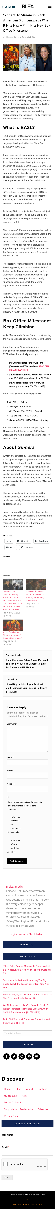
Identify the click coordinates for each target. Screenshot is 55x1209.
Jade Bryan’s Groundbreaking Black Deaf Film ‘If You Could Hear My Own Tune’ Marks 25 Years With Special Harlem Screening (12, 600)
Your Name (7, 1134)
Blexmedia (11, 37)
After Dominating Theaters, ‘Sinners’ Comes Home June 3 (12, 635)
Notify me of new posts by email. (15, 846)
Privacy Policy (12, 1116)
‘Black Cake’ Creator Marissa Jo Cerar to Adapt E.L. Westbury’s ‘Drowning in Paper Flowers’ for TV (27, 970)
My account (10, 1096)
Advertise (43, 1109)
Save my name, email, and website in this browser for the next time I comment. (25, 806)
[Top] (27, 1200)
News (25, 1096)
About (29, 1089)
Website (11, 784)
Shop (18, 1089)
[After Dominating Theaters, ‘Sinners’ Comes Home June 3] (13, 625)
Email (10, 770)
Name (10, 757)
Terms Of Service (13, 1102)
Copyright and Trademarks (18, 1109)
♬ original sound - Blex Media (24, 934)
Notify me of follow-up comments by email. (15, 825)
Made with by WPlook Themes (27, 1205)
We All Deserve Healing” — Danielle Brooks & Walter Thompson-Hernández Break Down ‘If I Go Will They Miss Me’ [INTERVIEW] (26, 1009)
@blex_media (14, 886)
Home (7, 1089)
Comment (12, 724)
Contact (42, 1089)
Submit (7, 1177)
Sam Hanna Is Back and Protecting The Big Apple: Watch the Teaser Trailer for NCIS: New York (26, 984)
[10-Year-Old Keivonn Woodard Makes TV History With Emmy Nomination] (36, 584)
